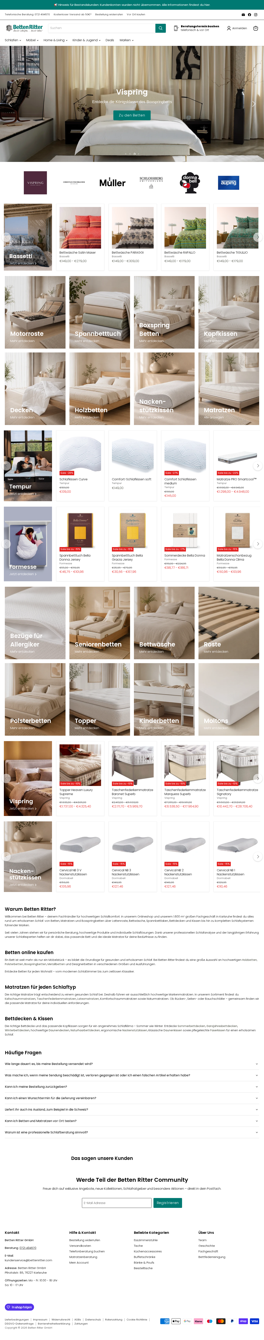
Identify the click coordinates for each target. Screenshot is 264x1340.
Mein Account (79, 1262)
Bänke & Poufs (144, 1262)
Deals (110, 40)
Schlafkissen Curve (74, 479)
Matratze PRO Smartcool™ (237, 479)
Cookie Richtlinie (137, 1319)
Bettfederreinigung (211, 1257)
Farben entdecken (132, 115)
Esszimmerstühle (146, 1240)
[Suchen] (160, 28)
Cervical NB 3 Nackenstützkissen (125, 872)
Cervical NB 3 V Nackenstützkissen (73, 872)
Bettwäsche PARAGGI (128, 252)
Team (202, 1240)
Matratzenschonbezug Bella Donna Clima (234, 557)
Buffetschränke (144, 1257)
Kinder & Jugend (85, 40)
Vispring (65, 798)
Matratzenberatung (83, 1257)
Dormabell (66, 878)
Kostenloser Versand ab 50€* (72, 14)
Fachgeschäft (208, 1251)
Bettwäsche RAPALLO (179, 252)
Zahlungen (81, 1323)
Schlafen (12, 40)
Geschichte (206, 1246)
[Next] (257, 237)
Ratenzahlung (113, 1319)
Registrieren (168, 1202)
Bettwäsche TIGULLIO (232, 252)
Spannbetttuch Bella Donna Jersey (75, 557)
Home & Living (54, 40)
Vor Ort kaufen (136, 14)
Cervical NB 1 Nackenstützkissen (230, 872)
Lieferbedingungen (17, 1319)
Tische (138, 1246)
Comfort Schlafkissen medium (180, 481)
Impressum (40, 1319)
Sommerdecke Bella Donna (184, 555)
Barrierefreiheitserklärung (54, 1323)
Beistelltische (143, 1268)
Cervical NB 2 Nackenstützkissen (178, 872)
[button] (238, 28)
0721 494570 (28, 1248)
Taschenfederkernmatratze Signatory (237, 792)
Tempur (64, 483)
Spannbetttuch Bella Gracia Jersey (127, 557)
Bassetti (64, 256)
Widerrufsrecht (61, 1319)
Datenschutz (93, 1319)
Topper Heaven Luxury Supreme (76, 792)
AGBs (77, 1319)
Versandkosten (80, 1246)
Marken (125, 40)
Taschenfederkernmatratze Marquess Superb (185, 792)
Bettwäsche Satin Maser (78, 252)
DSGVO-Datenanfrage (19, 1323)
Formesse (66, 563)
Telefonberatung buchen (87, 1251)
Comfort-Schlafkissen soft (131, 479)
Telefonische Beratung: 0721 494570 (27, 14)
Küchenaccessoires (148, 1251)
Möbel (31, 40)
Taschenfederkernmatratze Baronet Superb (132, 792)
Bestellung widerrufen (109, 14)
